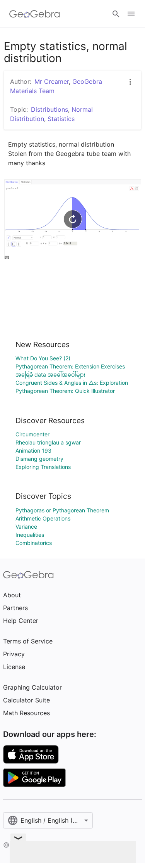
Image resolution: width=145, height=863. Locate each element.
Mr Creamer (51, 81)
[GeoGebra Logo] (34, 14)
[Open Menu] (131, 14)
